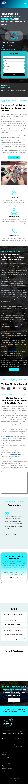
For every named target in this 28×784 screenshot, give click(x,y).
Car (17, 673)
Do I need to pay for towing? (10, 620)
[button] (25, 3)
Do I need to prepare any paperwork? (13, 634)
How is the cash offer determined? (12, 630)
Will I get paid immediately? (10, 639)
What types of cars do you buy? (11, 624)
